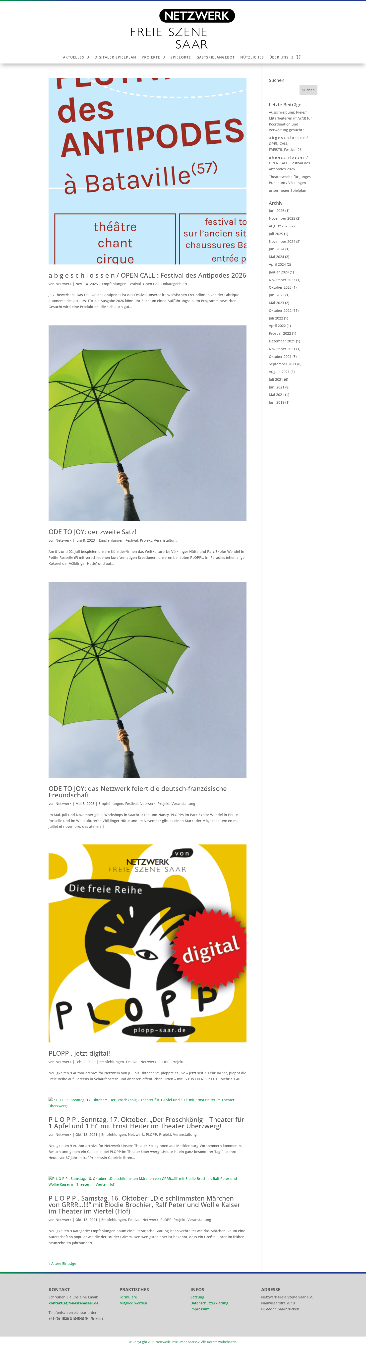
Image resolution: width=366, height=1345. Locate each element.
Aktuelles (73, 58)
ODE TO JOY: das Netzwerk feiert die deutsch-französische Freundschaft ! (138, 791)
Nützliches (252, 58)
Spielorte (181, 58)
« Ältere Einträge (62, 1263)
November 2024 (282, 241)
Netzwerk (63, 283)
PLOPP (164, 1061)
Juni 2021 (276, 387)
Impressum (199, 1309)
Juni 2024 (276, 249)
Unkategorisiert (174, 283)
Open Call (151, 283)
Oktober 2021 (280, 356)
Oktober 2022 (280, 310)
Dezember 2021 (282, 341)
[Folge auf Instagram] (267, 1325)
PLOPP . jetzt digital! (79, 1053)
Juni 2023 (276, 295)
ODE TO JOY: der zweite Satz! (92, 531)
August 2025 (279, 226)
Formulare (128, 1297)
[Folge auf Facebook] (281, 1325)
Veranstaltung (166, 540)
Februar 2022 (280, 333)
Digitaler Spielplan (115, 58)
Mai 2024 (276, 256)
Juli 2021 (276, 379)
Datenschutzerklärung (209, 1303)
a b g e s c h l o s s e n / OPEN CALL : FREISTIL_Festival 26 (288, 143)
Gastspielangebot (215, 58)
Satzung (197, 1297)
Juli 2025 (276, 233)
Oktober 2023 (280, 287)
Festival (134, 283)
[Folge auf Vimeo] (295, 1325)
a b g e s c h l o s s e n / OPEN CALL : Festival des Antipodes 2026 (147, 275)
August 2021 (279, 371)
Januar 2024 (279, 272)
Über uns (279, 58)
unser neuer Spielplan (287, 190)
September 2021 (282, 364)
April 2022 (277, 325)
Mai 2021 (276, 394)
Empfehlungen (114, 283)
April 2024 (277, 264)
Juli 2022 (276, 318)
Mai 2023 (276, 302)
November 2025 (282, 218)
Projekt (146, 540)
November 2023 (282, 279)
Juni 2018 (276, 402)
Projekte (151, 58)
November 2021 (282, 348)
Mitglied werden (133, 1303)
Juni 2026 (276, 210)
